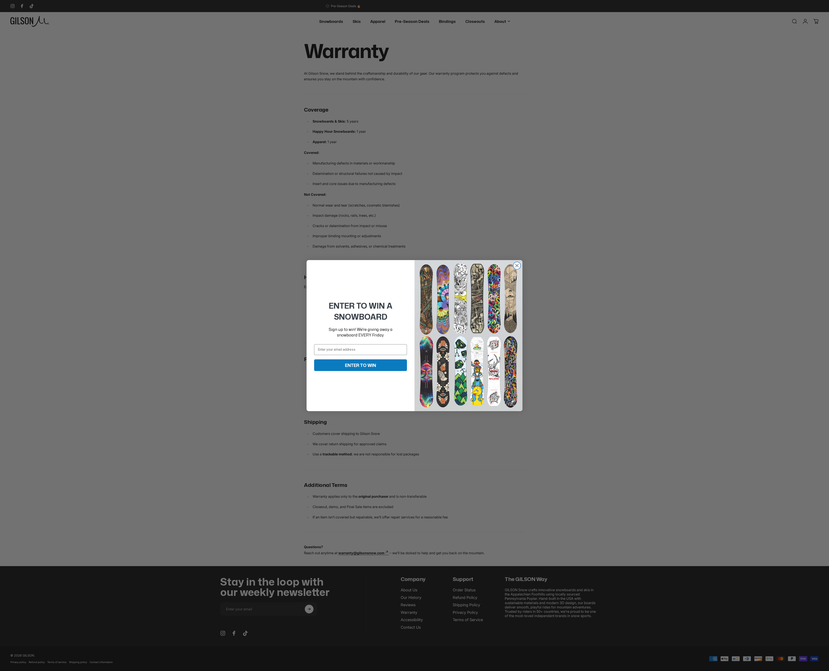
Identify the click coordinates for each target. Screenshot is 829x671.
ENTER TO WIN (360, 365)
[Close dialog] (517, 265)
